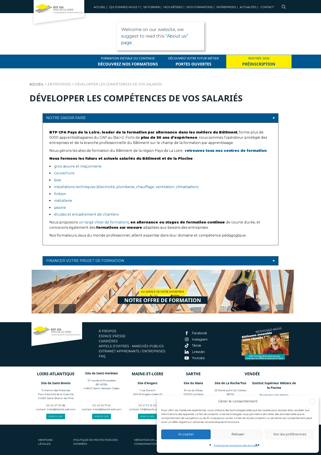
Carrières (108, 341)
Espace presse (112, 336)
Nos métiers (173, 7)
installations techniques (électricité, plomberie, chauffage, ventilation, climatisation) (126, 187)
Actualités (248, 7)
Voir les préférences (289, 434)
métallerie (63, 201)
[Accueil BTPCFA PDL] (56, 335)
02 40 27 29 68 (55, 405)
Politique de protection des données (236, 445)
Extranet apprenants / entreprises (132, 351)
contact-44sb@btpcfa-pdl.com (56, 409)
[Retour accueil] (59, 13)
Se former (151, 7)
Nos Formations (199, 7)
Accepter (186, 434)
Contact (267, 7)
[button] (312, 401)
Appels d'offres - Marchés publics (131, 346)
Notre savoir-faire (66, 118)
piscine (60, 208)
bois (57, 180)
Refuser (237, 434)
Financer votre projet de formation (85, 261)
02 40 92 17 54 (101, 405)
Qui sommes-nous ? (124, 7)
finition (60, 194)
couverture (64, 173)
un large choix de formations (104, 222)
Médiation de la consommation (146, 441)
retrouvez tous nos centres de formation (226, 151)
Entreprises (226, 7)
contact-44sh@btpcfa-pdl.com (101, 409)
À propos (107, 331)
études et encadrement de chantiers (86, 214)
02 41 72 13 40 (147, 405)
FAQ (102, 356)
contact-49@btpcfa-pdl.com (147, 409)
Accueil (99, 7)
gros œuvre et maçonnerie (78, 166)
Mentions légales (45, 441)
